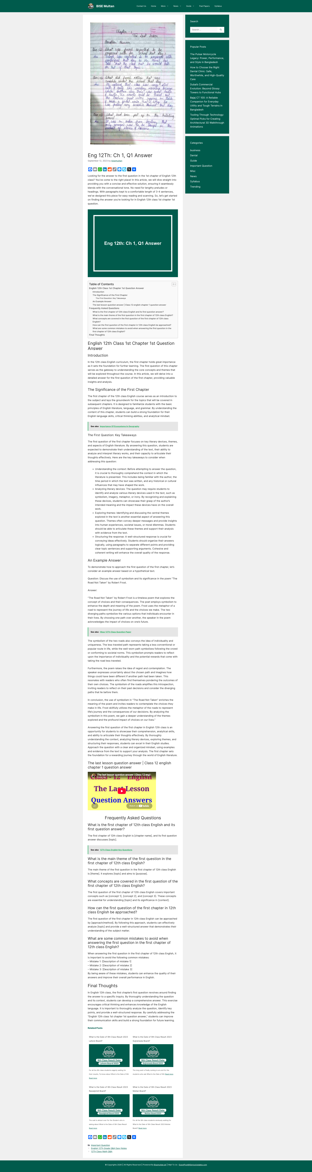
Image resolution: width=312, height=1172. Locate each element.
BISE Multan (105, 6)
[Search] (220, 30)
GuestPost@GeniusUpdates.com (193, 1165)
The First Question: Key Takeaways (111, 298)
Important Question (100, 1145)
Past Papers (204, 6)
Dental (194, 155)
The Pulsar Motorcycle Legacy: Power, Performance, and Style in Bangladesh (207, 58)
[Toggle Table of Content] (172, 284)
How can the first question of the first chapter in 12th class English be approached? (132, 325)
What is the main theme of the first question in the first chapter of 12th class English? (133, 315)
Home (153, 6)
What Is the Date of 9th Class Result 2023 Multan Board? (152, 1089)
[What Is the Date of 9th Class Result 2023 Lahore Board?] (109, 1055)
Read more (93, 1078)
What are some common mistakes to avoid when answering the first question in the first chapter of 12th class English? (132, 330)
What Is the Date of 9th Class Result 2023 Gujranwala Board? (152, 1039)
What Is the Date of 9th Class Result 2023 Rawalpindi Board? (108, 1089)
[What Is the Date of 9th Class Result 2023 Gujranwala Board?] (153, 1055)
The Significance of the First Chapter (110, 295)
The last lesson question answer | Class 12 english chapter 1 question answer (129, 305)
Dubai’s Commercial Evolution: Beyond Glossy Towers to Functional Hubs (205, 88)
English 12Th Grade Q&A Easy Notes (109, 1148)
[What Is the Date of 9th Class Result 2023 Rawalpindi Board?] (109, 1105)
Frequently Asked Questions (104, 308)
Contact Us (141, 6)
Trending (195, 186)
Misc (192, 171)
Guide (188, 6)
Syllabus (218, 6)
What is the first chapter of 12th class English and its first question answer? (128, 312)
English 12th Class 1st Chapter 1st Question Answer (116, 288)
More (163, 6)
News (175, 6)
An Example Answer (102, 301)
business (195, 150)
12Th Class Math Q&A (101, 1151)
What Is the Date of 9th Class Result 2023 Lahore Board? (108, 1039)
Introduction (98, 292)
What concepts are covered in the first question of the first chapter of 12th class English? (130, 320)
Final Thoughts (97, 335)
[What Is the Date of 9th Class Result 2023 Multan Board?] (153, 1105)
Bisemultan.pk (160, 1165)
